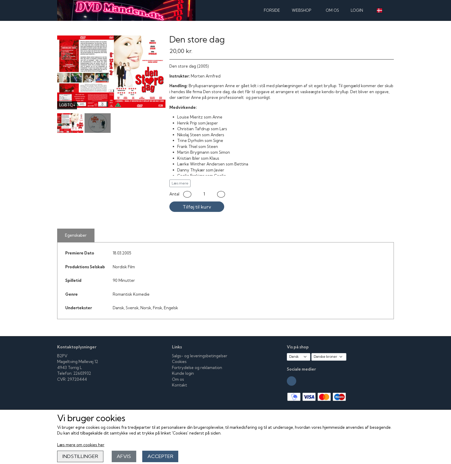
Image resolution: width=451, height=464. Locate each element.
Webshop (301, 10)
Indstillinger (80, 456)
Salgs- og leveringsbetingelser (199, 355)
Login (357, 10)
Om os (332, 10)
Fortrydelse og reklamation (197, 367)
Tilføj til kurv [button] (197, 207)
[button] (187, 194)
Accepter (160, 456)
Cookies (179, 361)
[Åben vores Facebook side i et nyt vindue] (291, 381)
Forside (272, 10)
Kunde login (183, 373)
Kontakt (179, 385)
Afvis (124, 456)
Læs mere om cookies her (80, 444)
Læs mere (180, 183)
